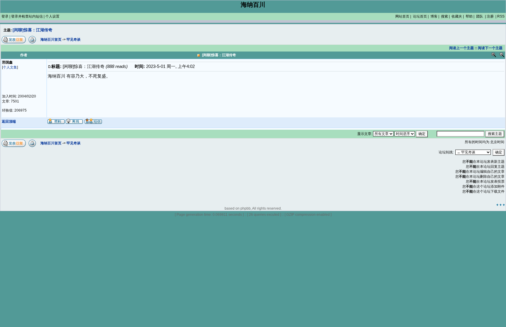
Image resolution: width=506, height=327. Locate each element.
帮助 (469, 16)
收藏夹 (457, 16)
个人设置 (52, 16)
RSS (501, 16)
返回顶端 (9, 121)
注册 (490, 16)
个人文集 (10, 67)
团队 (479, 16)
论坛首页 (420, 16)
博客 (433, 16)
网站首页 (402, 16)
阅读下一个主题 (490, 48)
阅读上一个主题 (461, 48)
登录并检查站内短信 (27, 16)
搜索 (444, 16)
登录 (4, 16)
